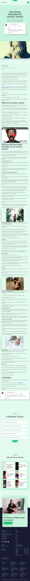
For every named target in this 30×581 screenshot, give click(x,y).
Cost (16, 537)
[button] (28, 2)
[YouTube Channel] (5, 541)
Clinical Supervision (4, 550)
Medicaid (24, 579)
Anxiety (20, 26)
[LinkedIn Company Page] (6, 541)
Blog (16, 541)
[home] (4, 2)
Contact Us (17, 542)
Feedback (21, 579)
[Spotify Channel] (8, 541)
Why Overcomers (3, 549)
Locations (17, 536)
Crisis (28, 579)
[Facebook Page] (1, 541)
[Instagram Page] (3, 541)
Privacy (17, 579)
